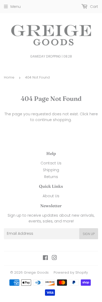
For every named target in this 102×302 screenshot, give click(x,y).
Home (9, 77)
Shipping (51, 170)
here (93, 114)
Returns (51, 176)
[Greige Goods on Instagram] (54, 258)
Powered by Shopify (71, 272)
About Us (51, 196)
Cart (93, 6)
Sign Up (89, 234)
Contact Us (51, 163)
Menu (15, 6)
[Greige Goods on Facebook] (45, 258)
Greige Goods (36, 272)
